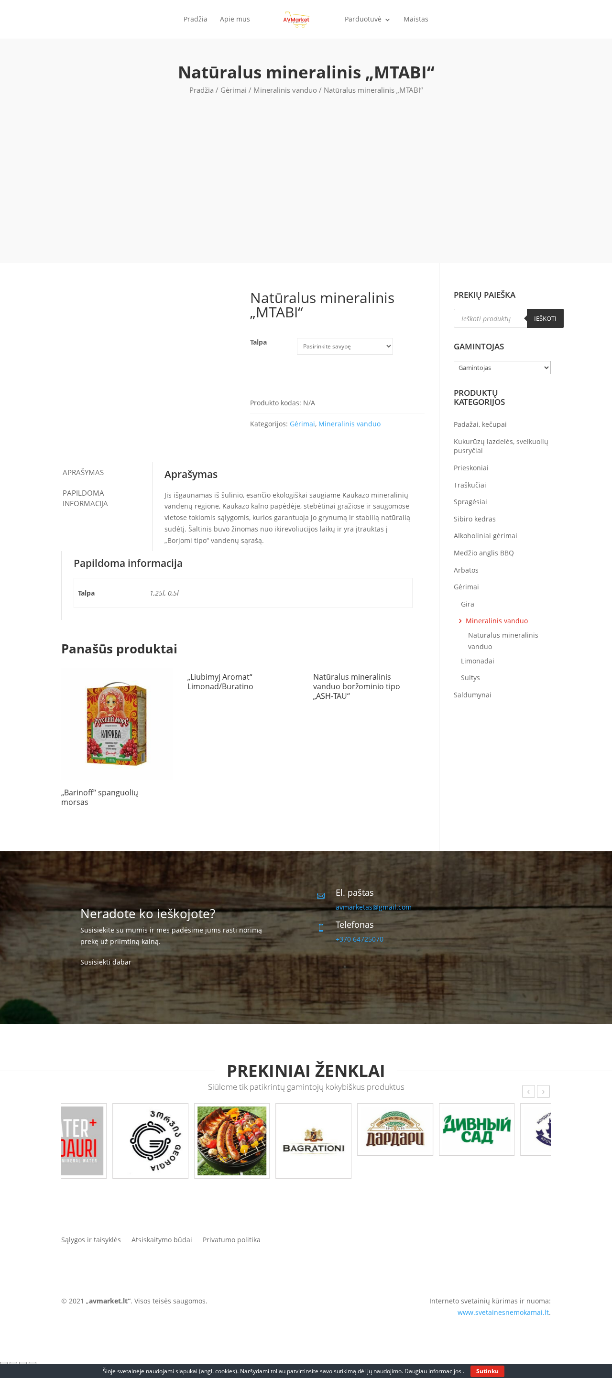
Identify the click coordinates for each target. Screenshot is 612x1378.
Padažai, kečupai (480, 424)
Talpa (258, 342)
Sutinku (487, 1371)
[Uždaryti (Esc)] (4, 1363)
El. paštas (355, 892)
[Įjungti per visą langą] (23, 1363)
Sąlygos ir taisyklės (91, 1239)
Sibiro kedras (475, 518)
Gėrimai (233, 90)
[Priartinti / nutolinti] (32, 1363)
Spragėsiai (470, 501)
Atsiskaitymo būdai (161, 1239)
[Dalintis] (13, 1363)
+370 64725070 (359, 939)
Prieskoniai (471, 467)
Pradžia (196, 19)
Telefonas (355, 924)
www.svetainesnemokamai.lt (503, 1312)
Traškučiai (470, 484)
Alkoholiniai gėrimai (485, 535)
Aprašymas (83, 472)
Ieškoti (545, 318)
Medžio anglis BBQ (484, 552)
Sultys (470, 677)
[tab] (106, 472)
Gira (467, 603)
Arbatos (466, 570)
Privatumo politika (232, 1239)
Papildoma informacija (85, 498)
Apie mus (235, 19)
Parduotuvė (363, 19)
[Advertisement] (306, 167)
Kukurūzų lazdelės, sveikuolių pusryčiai (501, 446)
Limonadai (477, 660)
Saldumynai (473, 694)
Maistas (416, 19)
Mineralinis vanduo (285, 90)
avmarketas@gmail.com (374, 906)
